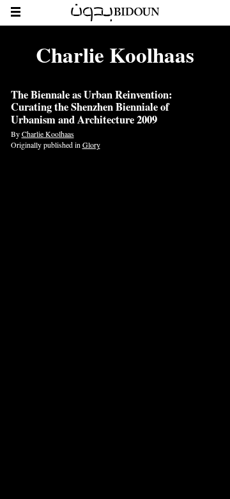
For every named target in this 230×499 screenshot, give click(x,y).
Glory (91, 144)
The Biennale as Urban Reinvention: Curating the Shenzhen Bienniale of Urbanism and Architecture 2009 (91, 107)
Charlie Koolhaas (48, 134)
